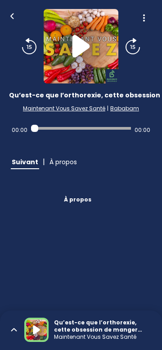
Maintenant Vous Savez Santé (64, 108)
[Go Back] (12, 15)
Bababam (124, 108)
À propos (77, 199)
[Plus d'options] (144, 18)
